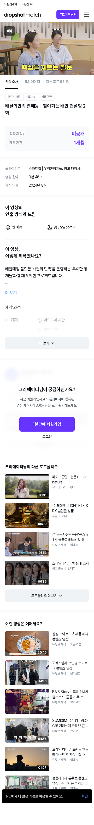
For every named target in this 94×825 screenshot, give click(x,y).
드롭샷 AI (27, 4)
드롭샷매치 (10, 4)
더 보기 (11, 292)
